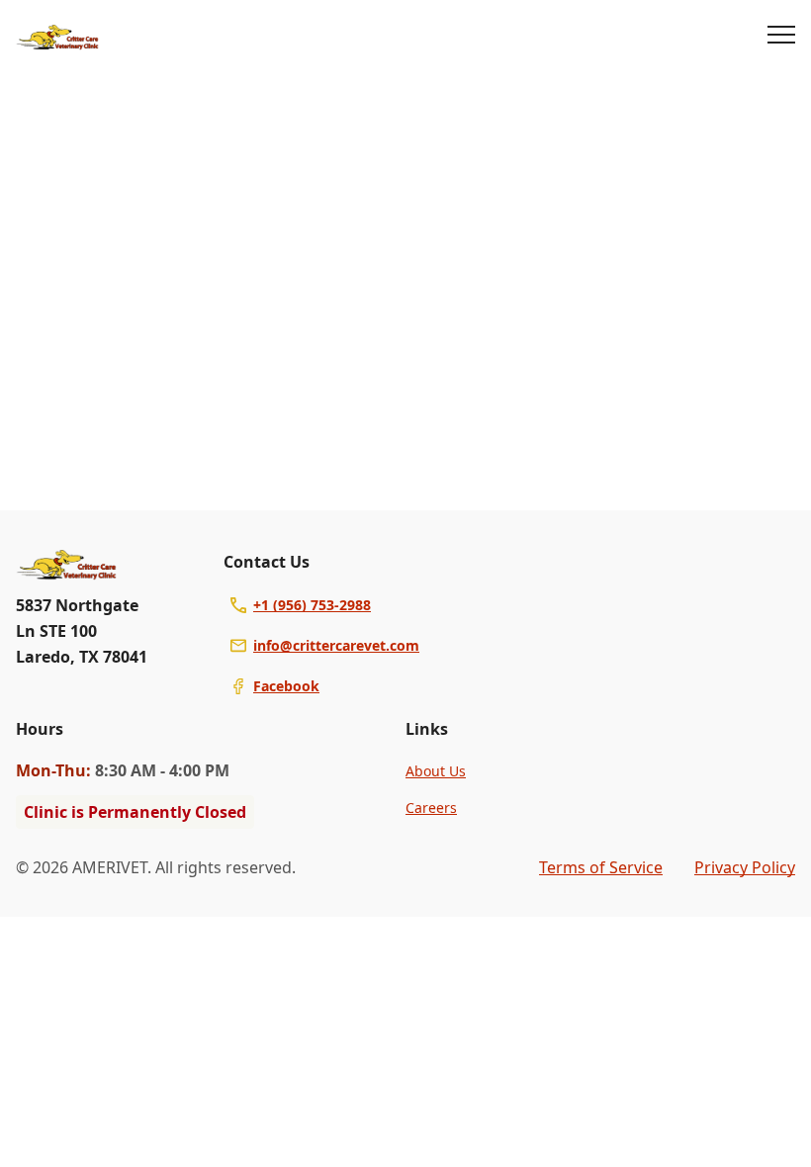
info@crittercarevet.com (336, 645)
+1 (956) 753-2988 (312, 604)
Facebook (286, 685)
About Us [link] (436, 771)
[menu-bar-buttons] (781, 37)
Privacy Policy (744, 867)
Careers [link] (431, 807)
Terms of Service (601, 867)
